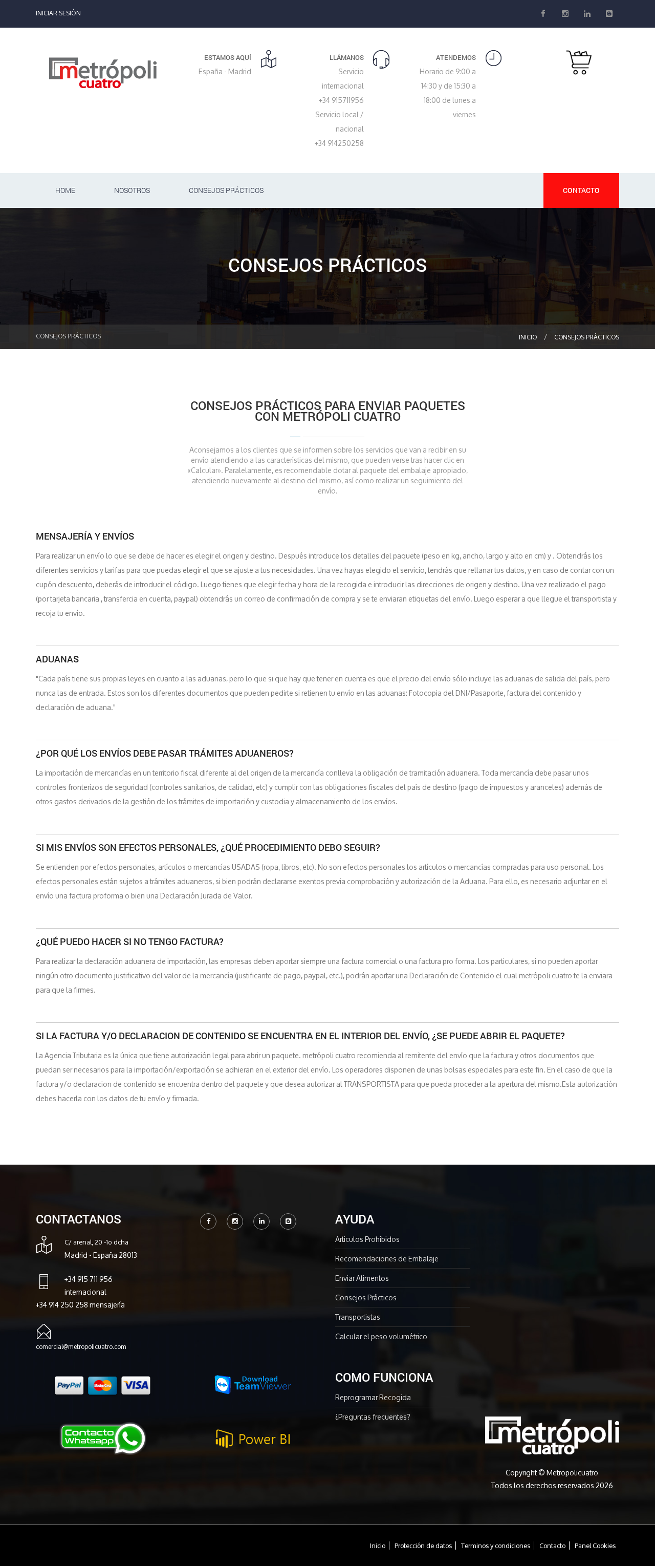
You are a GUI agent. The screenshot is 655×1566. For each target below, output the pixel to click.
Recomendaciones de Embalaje (387, 1258)
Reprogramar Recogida (373, 1397)
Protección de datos (423, 1545)
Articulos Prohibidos (367, 1239)
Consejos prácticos (586, 337)
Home (65, 190)
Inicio (528, 337)
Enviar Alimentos (362, 1278)
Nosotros (132, 190)
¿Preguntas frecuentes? (372, 1416)
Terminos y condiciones (495, 1545)
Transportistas (357, 1317)
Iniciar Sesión (58, 13)
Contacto (581, 190)
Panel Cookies (595, 1545)
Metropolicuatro (572, 1472)
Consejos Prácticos (226, 190)
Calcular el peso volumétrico (381, 1336)
